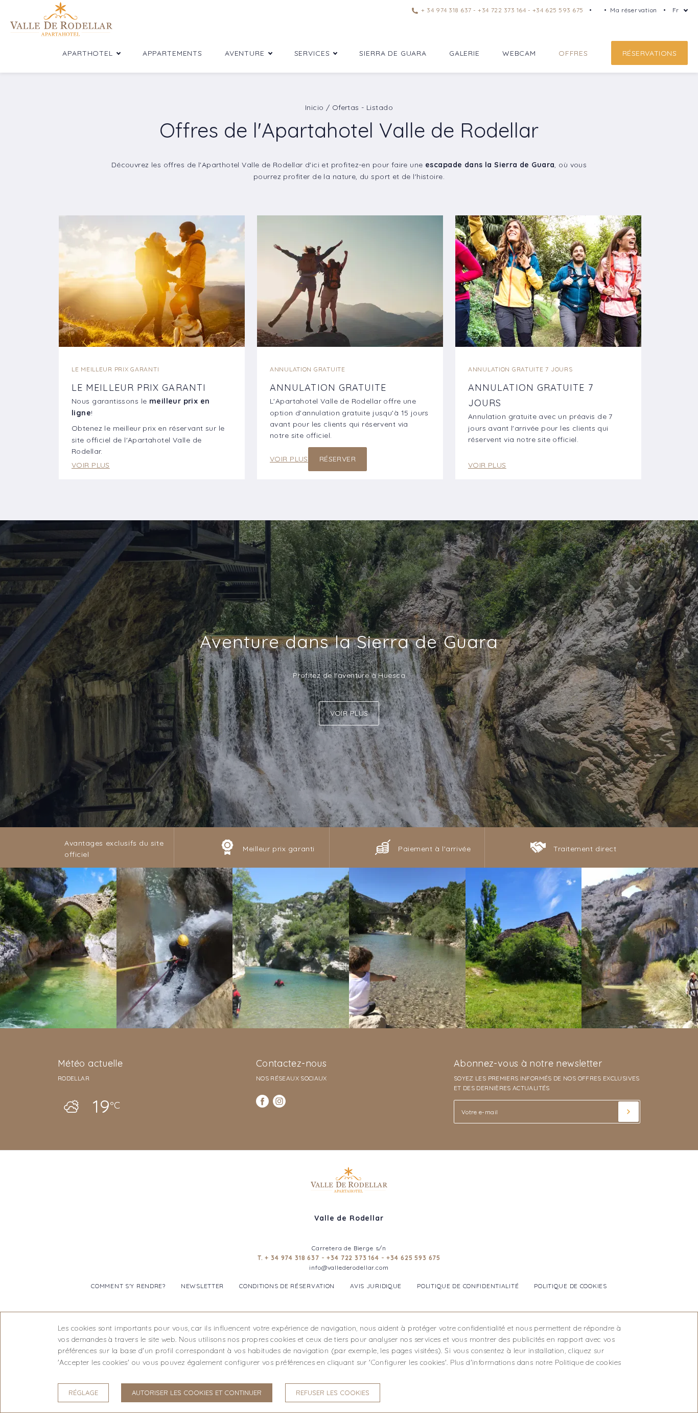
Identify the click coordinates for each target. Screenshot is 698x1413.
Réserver (337, 458)
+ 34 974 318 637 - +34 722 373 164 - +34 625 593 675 (502, 10)
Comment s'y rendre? (128, 1286)
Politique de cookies (570, 1286)
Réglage (83, 1392)
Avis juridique (376, 1286)
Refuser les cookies (332, 1392)
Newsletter (202, 1286)
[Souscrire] (628, 1111)
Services (312, 53)
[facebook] (262, 1101)
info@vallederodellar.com (348, 1267)
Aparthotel (87, 53)
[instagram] (279, 1101)
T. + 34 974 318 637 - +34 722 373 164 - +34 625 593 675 (349, 1258)
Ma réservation (633, 10)
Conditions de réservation (287, 1286)
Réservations (649, 53)
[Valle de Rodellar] (61, 35)
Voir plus (91, 465)
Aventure (245, 53)
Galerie (464, 53)
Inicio (314, 107)
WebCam (519, 53)
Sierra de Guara (393, 53)
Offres (573, 53)
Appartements (172, 53)
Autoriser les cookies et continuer (197, 1392)
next (657, 675)
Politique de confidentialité (468, 1286)
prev (41, 675)
